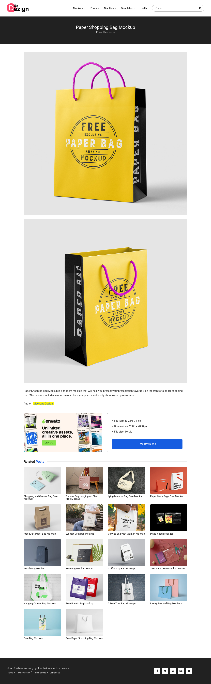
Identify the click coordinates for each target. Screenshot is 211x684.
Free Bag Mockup (33, 638)
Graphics (109, 8)
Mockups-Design (43, 403)
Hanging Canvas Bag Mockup (40, 603)
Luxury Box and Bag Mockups (166, 603)
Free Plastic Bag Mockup (79, 603)
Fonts (93, 8)
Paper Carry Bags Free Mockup (167, 496)
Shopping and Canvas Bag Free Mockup (41, 497)
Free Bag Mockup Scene (79, 568)
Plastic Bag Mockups (161, 533)
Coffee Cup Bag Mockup (121, 568)
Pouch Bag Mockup (34, 568)
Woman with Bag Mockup (80, 533)
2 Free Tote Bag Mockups (122, 603)
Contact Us (55, 672)
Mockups (78, 8)
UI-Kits (143, 8)
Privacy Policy (23, 672)
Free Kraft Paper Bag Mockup (40, 533)
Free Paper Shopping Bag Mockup (84, 638)
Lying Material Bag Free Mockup (125, 496)
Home (10, 672)
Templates (127, 8)
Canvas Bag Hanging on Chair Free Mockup (82, 497)
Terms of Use (39, 672)
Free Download (147, 444)
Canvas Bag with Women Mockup (126, 533)
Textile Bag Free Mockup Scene (167, 568)
